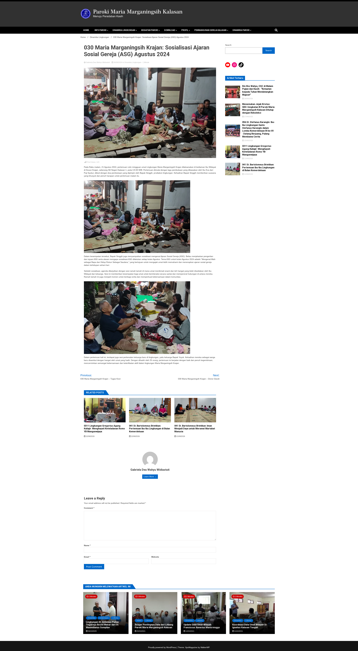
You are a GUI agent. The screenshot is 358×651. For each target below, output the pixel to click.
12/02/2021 (189, 631)
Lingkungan (103, 618)
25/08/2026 (248, 140)
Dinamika (91, 618)
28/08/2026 (248, 99)
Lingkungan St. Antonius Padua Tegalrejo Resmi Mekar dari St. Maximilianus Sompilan (102, 625)
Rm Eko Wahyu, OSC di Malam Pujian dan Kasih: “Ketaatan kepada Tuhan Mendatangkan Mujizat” (257, 90)
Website (155, 557)
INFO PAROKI (100, 30)
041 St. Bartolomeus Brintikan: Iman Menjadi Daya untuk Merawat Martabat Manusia (194, 428)
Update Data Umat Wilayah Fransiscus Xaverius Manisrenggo (202, 626)
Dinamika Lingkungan (124, 30)
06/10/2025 (92, 631)
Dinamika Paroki (241, 30)
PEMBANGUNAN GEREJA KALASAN (210, 30)
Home (86, 30)
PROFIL (184, 30)
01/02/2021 (238, 631)
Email (87, 557)
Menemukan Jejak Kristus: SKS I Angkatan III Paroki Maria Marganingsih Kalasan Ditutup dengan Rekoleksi (258, 108)
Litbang (115, 618)
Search (228, 45)
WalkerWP (205, 647)
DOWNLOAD (169, 30)
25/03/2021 (140, 631)
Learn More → (150, 476)
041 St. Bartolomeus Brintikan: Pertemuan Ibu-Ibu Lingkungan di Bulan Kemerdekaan (149, 428)
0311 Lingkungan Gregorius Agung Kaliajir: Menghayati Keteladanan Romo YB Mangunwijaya (104, 428)
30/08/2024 (118, 62)
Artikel (139, 621)
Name (87, 545)
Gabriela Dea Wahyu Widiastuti (98, 62)
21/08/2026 (180, 436)
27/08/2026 (248, 117)
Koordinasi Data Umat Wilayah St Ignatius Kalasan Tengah (249, 626)
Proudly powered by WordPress (162, 647)
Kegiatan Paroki (149, 30)
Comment (89, 508)
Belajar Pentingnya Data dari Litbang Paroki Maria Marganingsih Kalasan (154, 626)
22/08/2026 (90, 436)
